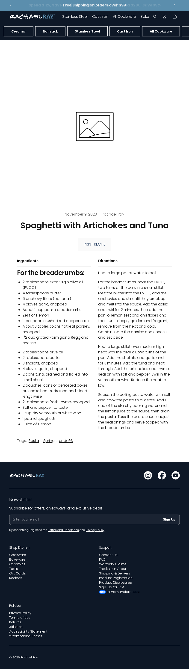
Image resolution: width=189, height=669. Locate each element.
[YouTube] (175, 475)
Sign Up (169, 519)
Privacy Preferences (123, 591)
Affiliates (16, 627)
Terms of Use (19, 617)
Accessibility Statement (28, 631)
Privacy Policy (20, 613)
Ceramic (18, 31)
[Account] (164, 17)
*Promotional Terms (25, 636)
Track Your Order (112, 568)
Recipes (15, 578)
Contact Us (108, 555)
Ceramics (17, 564)
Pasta (34, 440)
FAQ (102, 559)
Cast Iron (125, 31)
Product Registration (116, 578)
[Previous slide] (11, 5)
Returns (15, 622)
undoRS (66, 440)
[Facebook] (162, 475)
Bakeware (17, 559)
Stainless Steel (87, 31)
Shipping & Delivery (114, 573)
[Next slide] (175, 5)
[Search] (155, 17)
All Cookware (161, 31)
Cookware (17, 555)
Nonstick (50, 31)
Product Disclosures (115, 582)
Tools (13, 568)
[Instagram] (148, 475)
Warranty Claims (113, 564)
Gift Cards (17, 573)
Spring (49, 440)
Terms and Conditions (63, 530)
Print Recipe (94, 244)
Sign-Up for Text (111, 587)
